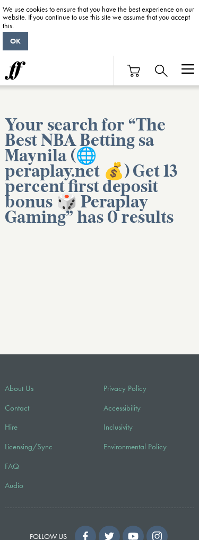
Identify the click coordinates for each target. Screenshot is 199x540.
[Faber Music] (15, 70)
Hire (11, 427)
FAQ (12, 466)
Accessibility (122, 408)
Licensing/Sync (29, 446)
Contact (17, 408)
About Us (19, 388)
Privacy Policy (124, 388)
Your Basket (134, 71)
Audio (14, 485)
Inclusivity (118, 427)
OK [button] (15, 41)
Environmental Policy (135, 446)
